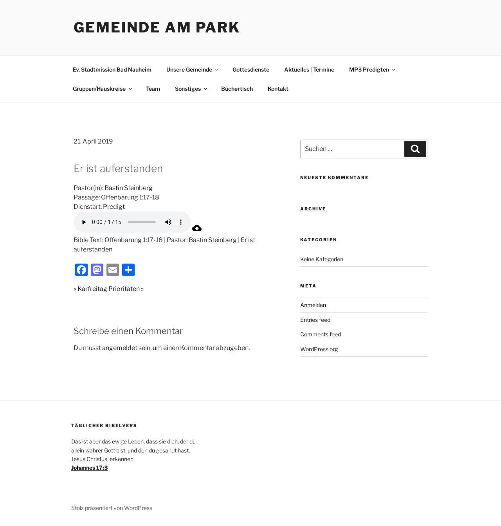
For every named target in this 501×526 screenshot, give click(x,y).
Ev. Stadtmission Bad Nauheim (112, 69)
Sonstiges (188, 88)
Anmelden (313, 305)
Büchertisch (237, 88)
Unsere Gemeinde (189, 69)
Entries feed (315, 319)
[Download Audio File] (197, 230)
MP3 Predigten (369, 69)
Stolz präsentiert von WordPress (111, 507)
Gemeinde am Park (157, 27)
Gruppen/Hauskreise (99, 88)
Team (153, 88)
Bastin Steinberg (129, 188)
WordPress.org (319, 349)
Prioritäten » (126, 289)
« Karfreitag (90, 289)
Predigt (114, 206)
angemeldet (119, 348)
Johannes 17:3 (89, 467)
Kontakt (278, 88)
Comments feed (320, 334)
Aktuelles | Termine (309, 69)
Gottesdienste (250, 69)
